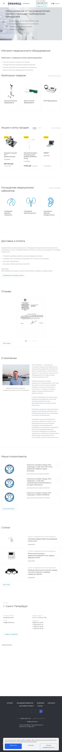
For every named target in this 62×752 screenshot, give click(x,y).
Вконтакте (20, 711)
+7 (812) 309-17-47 (41, 3)
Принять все (13, 745)
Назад (3, 96)
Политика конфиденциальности (49, 746)
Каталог (10, 703)
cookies (23, 740)
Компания (40, 703)
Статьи (40, 706)
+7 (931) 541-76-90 (37, 628)
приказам (35, 369)
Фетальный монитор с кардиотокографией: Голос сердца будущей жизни (41, 555)
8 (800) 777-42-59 (37, 622)
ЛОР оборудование (50, 101)
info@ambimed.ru (41, 6)
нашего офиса (47, 271)
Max (41, 711)
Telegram (25, 711)
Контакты (51, 703)
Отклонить (31, 745)
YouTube (29, 711)
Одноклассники (33, 711)
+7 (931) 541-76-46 (37, 626)
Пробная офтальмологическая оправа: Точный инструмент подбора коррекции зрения (42, 572)
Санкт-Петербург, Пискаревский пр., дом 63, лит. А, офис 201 (31, 725)
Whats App (37, 711)
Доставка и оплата (26, 706)
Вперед (59, 96)
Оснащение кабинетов (25, 703)
